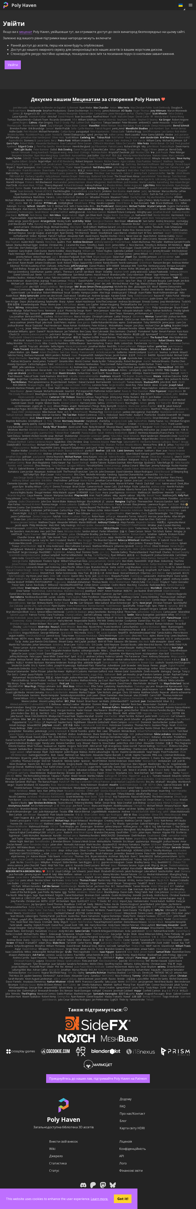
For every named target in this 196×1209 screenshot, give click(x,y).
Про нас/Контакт (132, 1113)
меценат (25, 32)
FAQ (122, 1106)
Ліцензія (125, 1141)
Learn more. (99, 1199)
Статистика (58, 1163)
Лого (123, 1163)
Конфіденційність (132, 1149)
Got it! (122, 1198)
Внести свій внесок (63, 1141)
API (121, 1156)
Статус (54, 1170)
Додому (125, 1099)
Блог (123, 1121)
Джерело (56, 1156)
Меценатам (86, 99)
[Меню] (190, 5)
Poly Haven (23, 5)
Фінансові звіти (131, 1170)
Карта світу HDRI (132, 1128)
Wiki (52, 1149)
